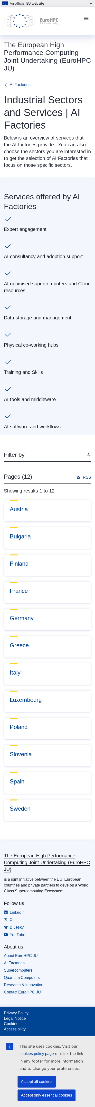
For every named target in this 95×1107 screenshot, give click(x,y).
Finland (19, 563)
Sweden (20, 808)
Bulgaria (20, 536)
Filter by (14, 454)
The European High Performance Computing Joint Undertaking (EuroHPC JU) (47, 862)
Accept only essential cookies (46, 1095)
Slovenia (21, 754)
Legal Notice (15, 1018)
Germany (22, 618)
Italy (15, 672)
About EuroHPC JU (21, 956)
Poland (19, 727)
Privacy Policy (16, 1013)
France (19, 591)
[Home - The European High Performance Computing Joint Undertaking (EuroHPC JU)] (41, 21)
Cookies (11, 1024)
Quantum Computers (22, 977)
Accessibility (15, 1029)
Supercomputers (18, 970)
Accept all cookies (36, 1082)
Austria (19, 509)
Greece (19, 645)
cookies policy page (36, 1054)
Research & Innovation (23, 985)
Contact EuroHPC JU (22, 992)
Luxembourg (26, 699)
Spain (17, 781)
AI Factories (20, 85)
